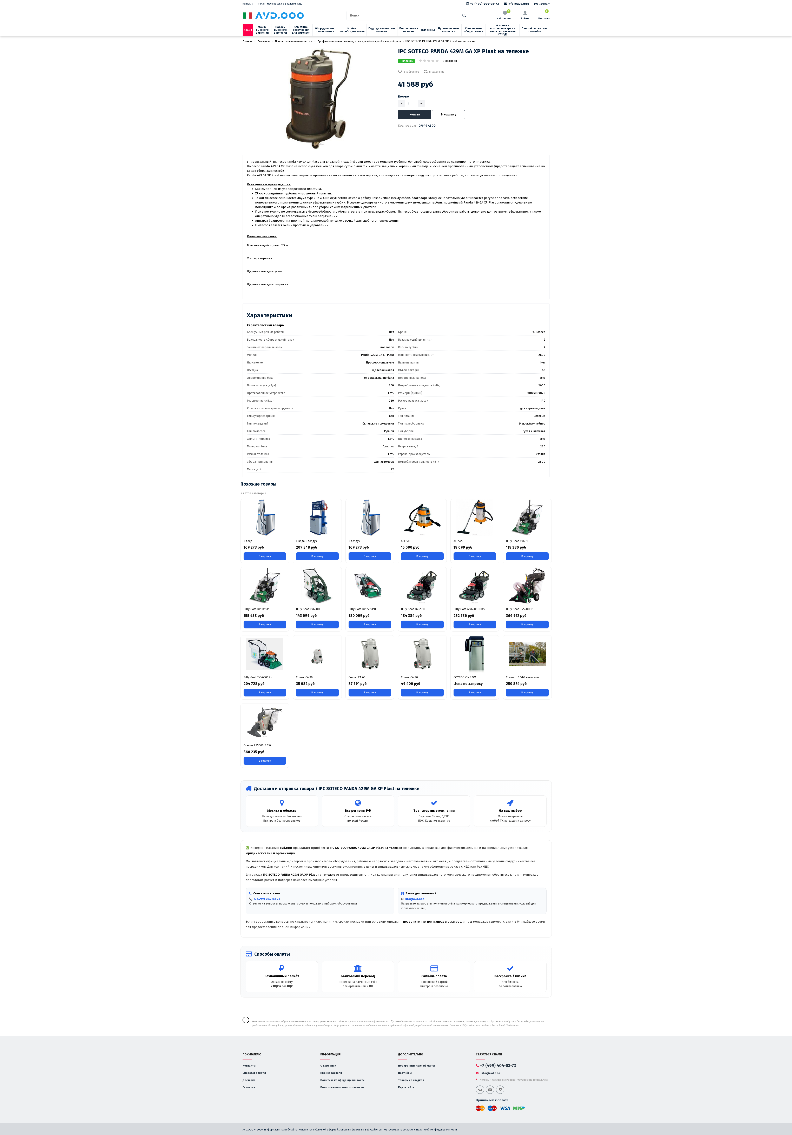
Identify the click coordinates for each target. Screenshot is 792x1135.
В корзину (448, 114)
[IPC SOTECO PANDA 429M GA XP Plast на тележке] (318, 98)
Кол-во (403, 96)
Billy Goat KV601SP (256, 609)
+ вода (248, 541)
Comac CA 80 (409, 677)
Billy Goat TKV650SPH (258, 677)
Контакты (248, 3)
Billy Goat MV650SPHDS (469, 609)
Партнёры (405, 1072)
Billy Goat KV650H (308, 609)
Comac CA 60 (357, 677)
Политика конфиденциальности (342, 1080)
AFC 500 (406, 541)
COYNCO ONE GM (465, 677)
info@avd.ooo (518, 4)
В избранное (411, 71)
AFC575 (458, 541)
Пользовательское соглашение (342, 1087)
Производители (331, 1072)
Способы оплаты (254, 1072)
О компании (328, 1065)
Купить (414, 114)
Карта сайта (406, 1087)
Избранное (504, 15)
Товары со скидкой (411, 1080)
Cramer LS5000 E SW (257, 745)
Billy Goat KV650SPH (362, 609)
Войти (525, 18)
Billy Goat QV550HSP (519, 609)
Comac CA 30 (304, 677)
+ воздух (354, 541)
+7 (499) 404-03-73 (484, 4)
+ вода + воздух (306, 541)
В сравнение (436, 71)
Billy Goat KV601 (517, 541)
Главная (247, 41)
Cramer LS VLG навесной (522, 677)
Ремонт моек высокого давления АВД (280, 3)
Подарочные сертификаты (416, 1065)
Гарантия (249, 1087)
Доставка (249, 1080)
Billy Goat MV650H (413, 609)
